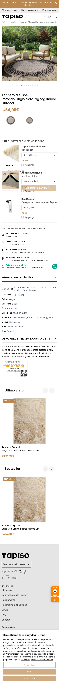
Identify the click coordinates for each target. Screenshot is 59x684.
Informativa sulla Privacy (15, 595)
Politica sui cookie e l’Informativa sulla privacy (24, 656)
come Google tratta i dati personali (37, 659)
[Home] (3, 22)
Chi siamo (7, 590)
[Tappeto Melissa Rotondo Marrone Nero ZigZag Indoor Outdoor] (29, 120)
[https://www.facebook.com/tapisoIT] (16, 572)
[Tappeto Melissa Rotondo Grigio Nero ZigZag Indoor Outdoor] (11, 120)
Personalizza (29, 665)
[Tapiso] (12, 17)
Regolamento (8, 600)
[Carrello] (49, 17)
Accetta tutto (29, 678)
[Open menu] (55, 17)
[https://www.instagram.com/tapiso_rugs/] (20, 572)
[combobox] (39, 155)
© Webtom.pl (9, 578)
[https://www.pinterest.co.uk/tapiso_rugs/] (24, 572)
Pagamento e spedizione (14, 604)
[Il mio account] (44, 17)
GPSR (5, 609)
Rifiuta (30, 671)
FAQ (4, 614)
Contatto (6, 619)
